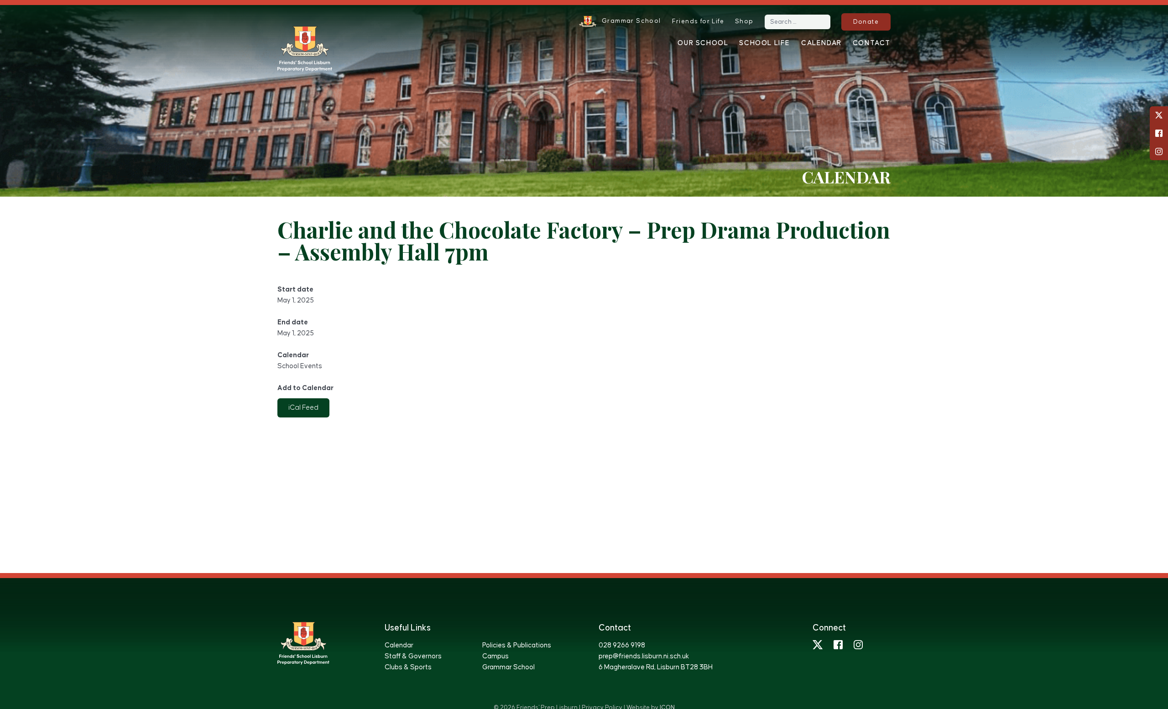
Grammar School (508, 667)
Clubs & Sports (408, 667)
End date (292, 322)
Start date (295, 289)
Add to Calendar (305, 388)
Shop (744, 21)
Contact (872, 43)
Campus (495, 656)
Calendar (821, 43)
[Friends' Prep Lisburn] (304, 49)
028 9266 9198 (622, 645)
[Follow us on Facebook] (1159, 133)
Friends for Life (698, 21)
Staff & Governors (413, 656)
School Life (764, 43)
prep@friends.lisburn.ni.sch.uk (644, 656)
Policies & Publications (516, 645)
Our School (703, 43)
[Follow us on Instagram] (1159, 151)
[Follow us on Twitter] (1159, 115)
